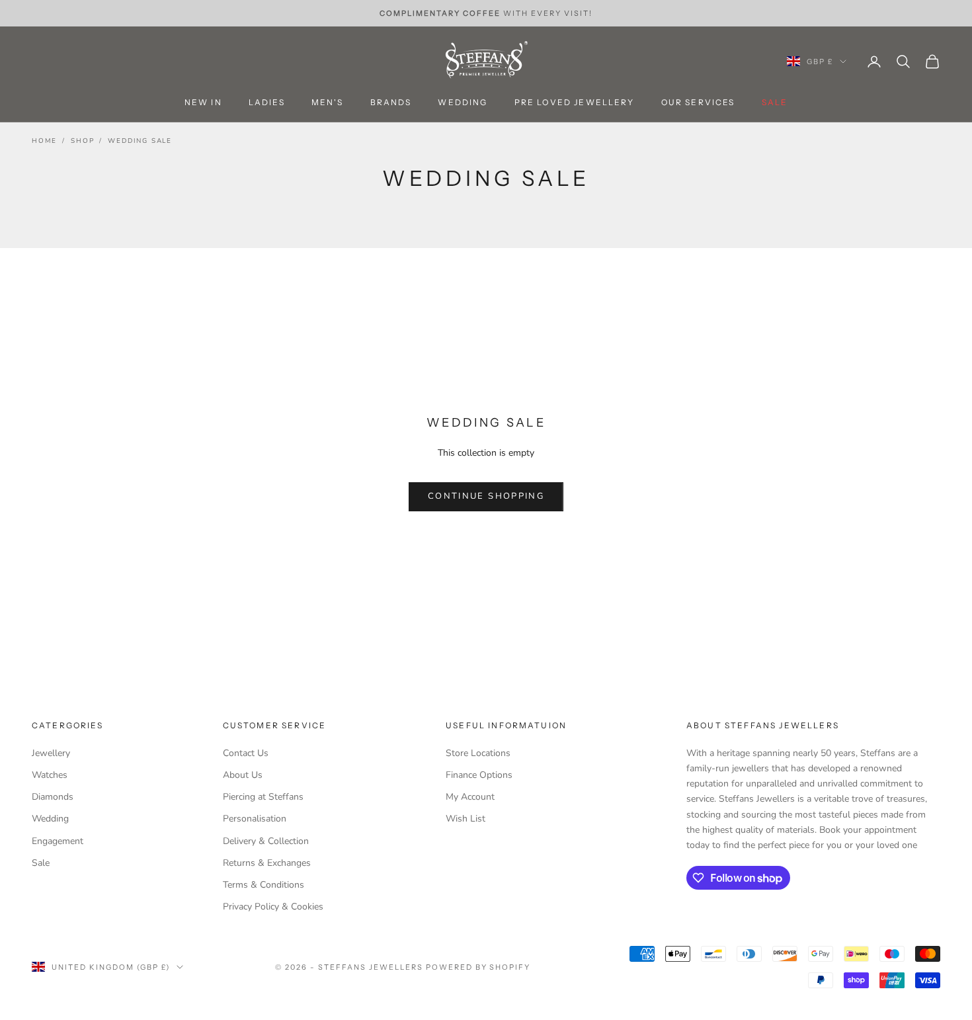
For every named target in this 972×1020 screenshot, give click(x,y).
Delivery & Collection (266, 841)
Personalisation (254, 818)
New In (203, 103)
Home (44, 141)
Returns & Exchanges (267, 863)
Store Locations (478, 753)
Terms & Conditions (263, 884)
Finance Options (479, 775)
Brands (391, 103)
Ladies (267, 103)
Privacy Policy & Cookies (273, 906)
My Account (470, 796)
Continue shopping (486, 496)
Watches (49, 775)
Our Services (698, 103)
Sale (41, 863)
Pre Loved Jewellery (574, 103)
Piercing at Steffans (263, 796)
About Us (243, 775)
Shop (82, 141)
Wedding (462, 103)
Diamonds (52, 796)
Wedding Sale (140, 141)
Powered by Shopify (478, 967)
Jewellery (51, 753)
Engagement (57, 841)
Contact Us (245, 753)
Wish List (465, 818)
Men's (327, 103)
